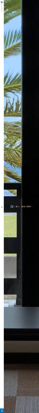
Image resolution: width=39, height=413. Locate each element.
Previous (5, 206)
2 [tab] (20, 412)
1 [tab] (19, 412)
